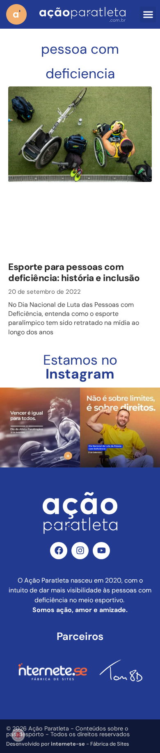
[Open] (40, 427)
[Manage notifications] (18, 735)
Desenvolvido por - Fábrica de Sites (67, 743)
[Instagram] (80, 550)
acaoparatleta (39, 395)
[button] (148, 15)
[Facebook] (58, 550)
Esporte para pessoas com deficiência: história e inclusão (73, 272)
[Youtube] (101, 550)
